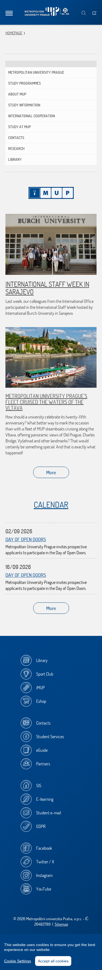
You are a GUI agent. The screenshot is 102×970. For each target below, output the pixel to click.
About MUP (17, 94)
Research (16, 148)
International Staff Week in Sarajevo (47, 288)
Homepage (13, 32)
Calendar (51, 504)
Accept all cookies (53, 961)
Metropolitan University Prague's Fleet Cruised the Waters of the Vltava (46, 402)
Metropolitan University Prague (36, 72)
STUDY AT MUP (19, 126)
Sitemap (61, 924)
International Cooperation (31, 115)
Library (15, 159)
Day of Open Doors (25, 539)
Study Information (24, 105)
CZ (94, 13)
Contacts (16, 137)
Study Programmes (24, 83)
